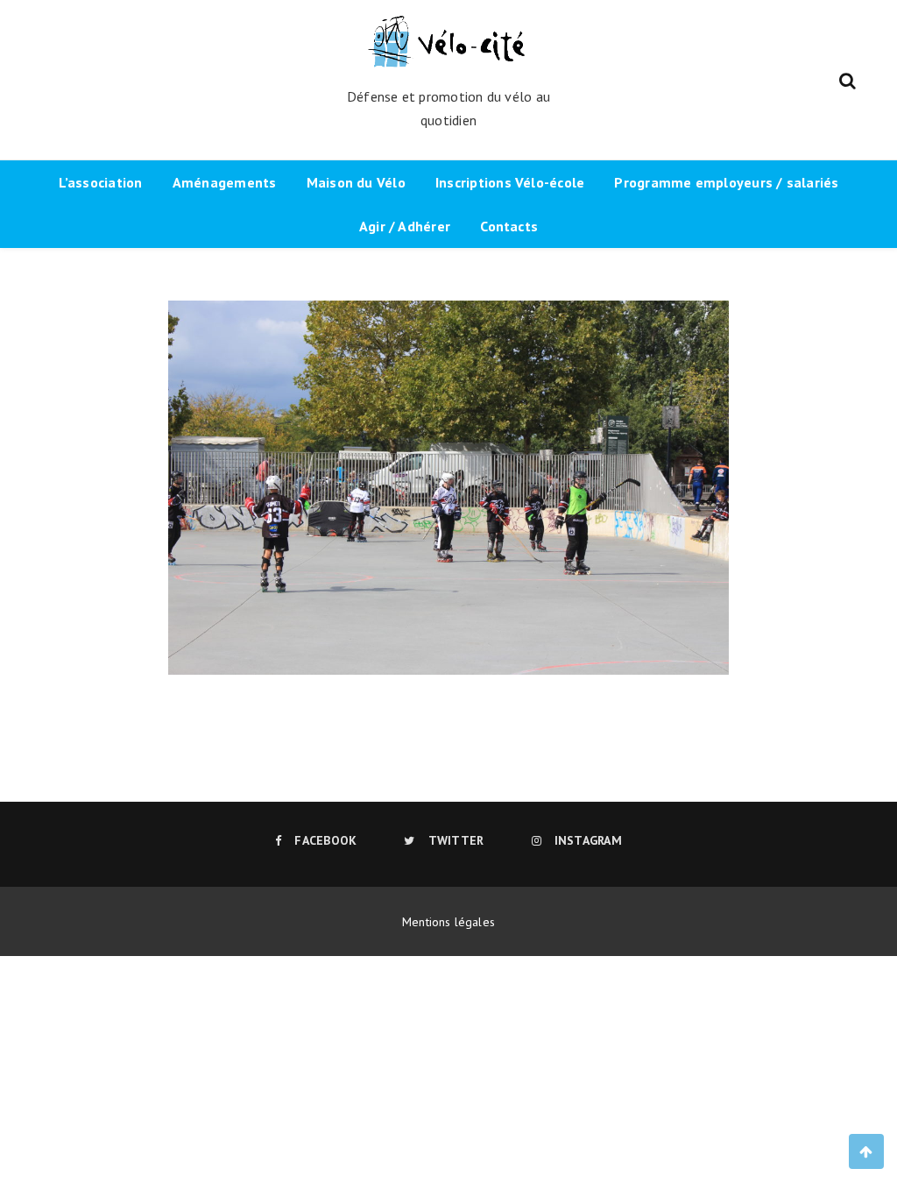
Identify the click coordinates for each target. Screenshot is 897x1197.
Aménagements (225, 182)
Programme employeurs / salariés (726, 182)
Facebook (325, 840)
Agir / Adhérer (404, 226)
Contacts (509, 226)
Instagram (588, 840)
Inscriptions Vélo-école (509, 182)
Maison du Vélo (356, 182)
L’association (101, 182)
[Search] (847, 78)
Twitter (456, 840)
